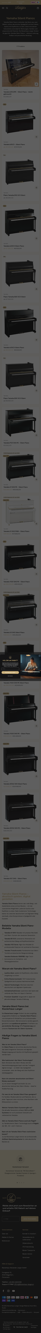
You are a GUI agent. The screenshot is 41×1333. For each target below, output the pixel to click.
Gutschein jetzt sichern (10, 672)
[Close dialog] (40, 656)
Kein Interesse (10, 675)
